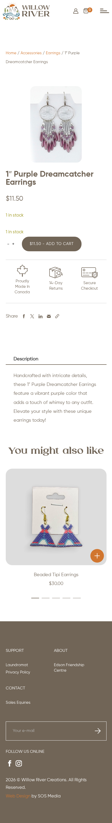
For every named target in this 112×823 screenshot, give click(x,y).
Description (26, 359)
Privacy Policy (18, 672)
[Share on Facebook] (24, 316)
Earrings (53, 53)
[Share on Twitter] (32, 316)
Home (11, 53)
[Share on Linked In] (40, 316)
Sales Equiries (18, 703)
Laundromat (17, 665)
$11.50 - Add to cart (52, 244)
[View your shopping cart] (86, 12)
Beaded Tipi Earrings (56, 574)
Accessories (31, 53)
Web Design (18, 796)
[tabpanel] (56, 531)
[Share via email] (49, 316)
